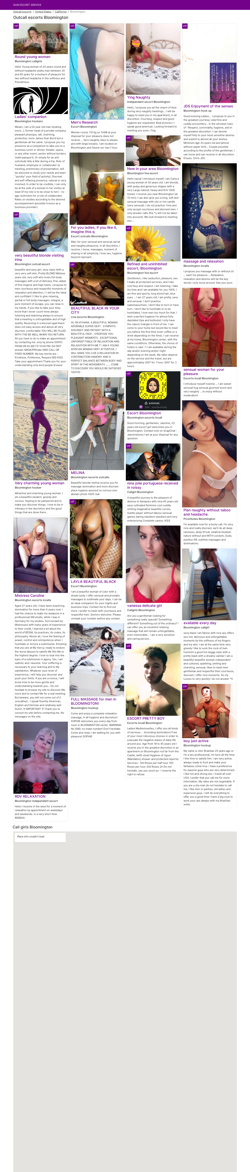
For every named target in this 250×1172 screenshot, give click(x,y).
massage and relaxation (204, 261)
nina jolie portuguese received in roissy (152, 485)
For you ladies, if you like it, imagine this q (94, 229)
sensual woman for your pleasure (204, 371)
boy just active (196, 741)
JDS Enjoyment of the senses (208, 106)
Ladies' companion (30, 117)
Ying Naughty (138, 97)
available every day (200, 623)
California (60, 11)
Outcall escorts (22, 11)
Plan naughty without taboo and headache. (207, 512)
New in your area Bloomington (152, 169)
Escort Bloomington (144, 413)
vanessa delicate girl (144, 605)
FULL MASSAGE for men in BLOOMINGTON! (93, 701)
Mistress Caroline (29, 595)
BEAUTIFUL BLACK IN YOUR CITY (95, 310)
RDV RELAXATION (30, 796)
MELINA (78, 473)
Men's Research (84, 122)
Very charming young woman (39, 483)
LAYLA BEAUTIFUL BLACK (93, 581)
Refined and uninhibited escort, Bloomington (147, 266)
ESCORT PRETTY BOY (146, 718)
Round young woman (32, 57)
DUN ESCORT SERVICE (27, 4)
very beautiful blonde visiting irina (39, 257)
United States (43, 11)
